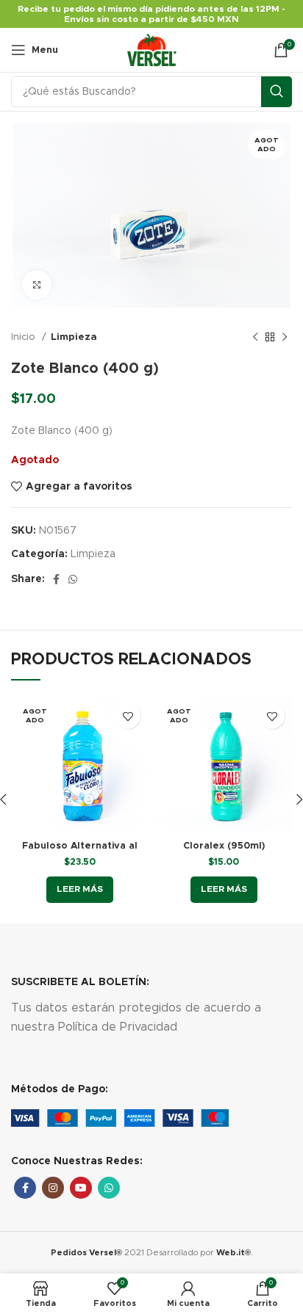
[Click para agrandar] (36, 285)
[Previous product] (255, 337)
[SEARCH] (276, 91)
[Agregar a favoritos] (127, 716)
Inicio (24, 337)
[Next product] (284, 337)
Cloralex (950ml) (224, 846)
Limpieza (74, 337)
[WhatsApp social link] (73, 579)
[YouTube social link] (81, 1188)
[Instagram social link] (53, 1188)
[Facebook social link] (56, 579)
